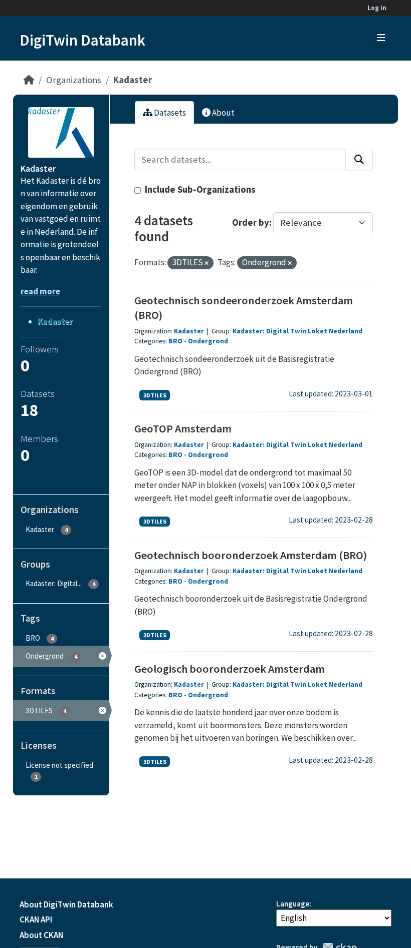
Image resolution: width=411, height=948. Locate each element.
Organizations (73, 80)
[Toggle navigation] (381, 38)
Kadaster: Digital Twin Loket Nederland (297, 331)
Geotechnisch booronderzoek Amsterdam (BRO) (250, 555)
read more (40, 291)
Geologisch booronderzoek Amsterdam (229, 669)
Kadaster (132, 80)
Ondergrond (208, 341)
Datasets (169, 112)
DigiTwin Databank (82, 40)
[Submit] (359, 159)
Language (292, 903)
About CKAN (41, 934)
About (223, 112)
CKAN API (36, 919)
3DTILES (154, 395)
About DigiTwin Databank (66, 904)
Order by (250, 222)
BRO (175, 341)
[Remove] (206, 263)
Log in (376, 8)
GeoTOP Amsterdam (183, 428)
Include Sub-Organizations (199, 189)
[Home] (29, 80)
